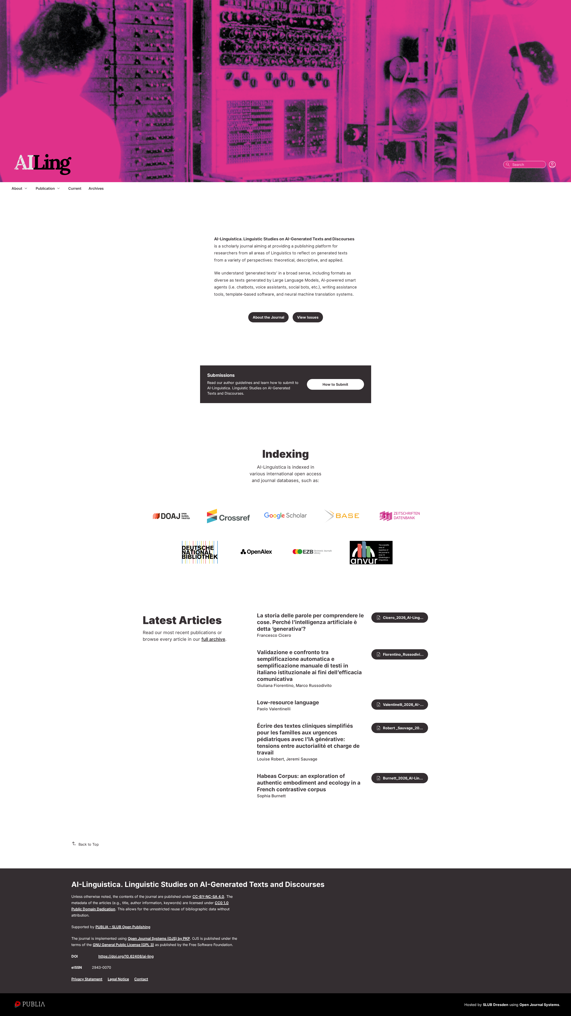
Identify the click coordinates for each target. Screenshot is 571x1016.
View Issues (308, 317)
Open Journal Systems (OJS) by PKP (159, 938)
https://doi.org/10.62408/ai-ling (126, 956)
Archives (96, 188)
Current (74, 188)
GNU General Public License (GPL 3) (123, 944)
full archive (213, 639)
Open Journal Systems (539, 1004)
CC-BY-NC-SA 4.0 (208, 896)
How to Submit (335, 384)
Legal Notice (118, 979)
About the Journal (268, 317)
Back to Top (89, 844)
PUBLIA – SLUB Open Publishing (122, 927)
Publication (45, 188)
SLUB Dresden (495, 1004)
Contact (141, 979)
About (17, 188)
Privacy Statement (86, 979)
